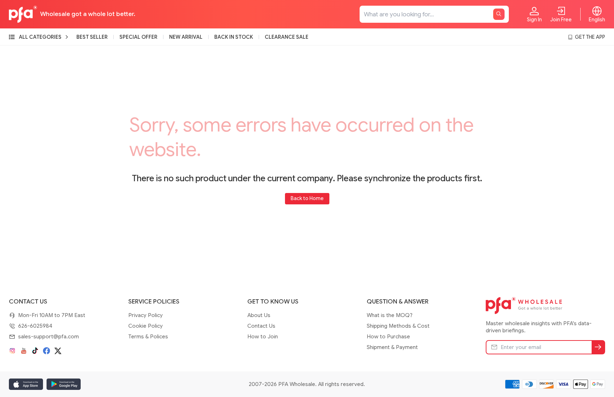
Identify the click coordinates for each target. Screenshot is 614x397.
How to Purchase (388, 336)
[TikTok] (35, 350)
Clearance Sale (286, 37)
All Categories (40, 37)
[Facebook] (46, 350)
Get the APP (590, 37)
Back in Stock (233, 37)
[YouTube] (23, 350)
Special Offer (138, 37)
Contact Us (261, 326)
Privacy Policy (145, 315)
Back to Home (307, 198)
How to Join (262, 336)
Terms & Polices (148, 336)
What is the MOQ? (390, 315)
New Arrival (186, 37)
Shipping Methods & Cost (398, 326)
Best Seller (92, 37)
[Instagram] (12, 350)
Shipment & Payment (392, 347)
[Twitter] (57, 350)
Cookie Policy (145, 326)
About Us (258, 315)
